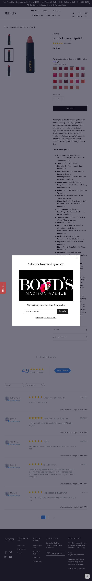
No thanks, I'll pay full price (46, 317)
